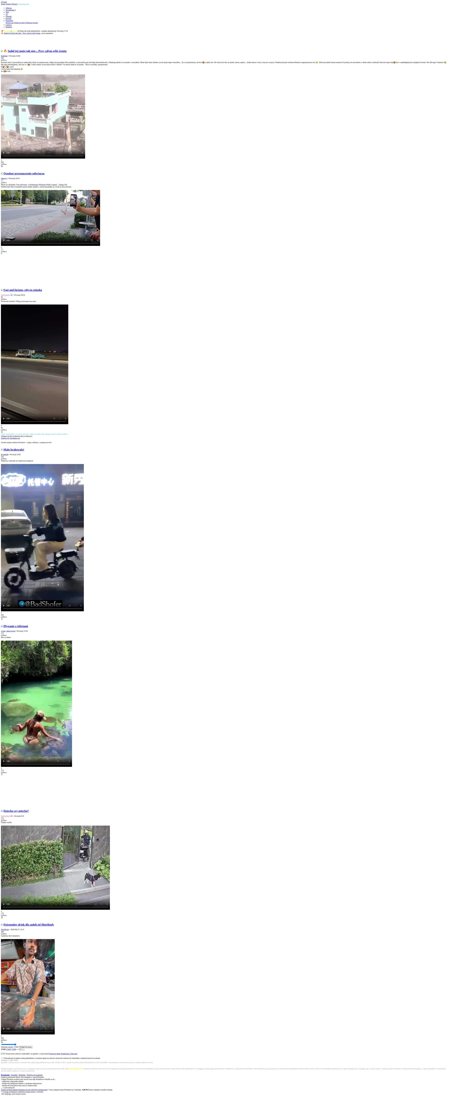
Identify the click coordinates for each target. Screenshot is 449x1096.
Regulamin (5, 1075)
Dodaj (3, 4)
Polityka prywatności (35, 1075)
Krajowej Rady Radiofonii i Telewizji (63, 1054)
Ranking (9, 27)
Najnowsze (10, 23)
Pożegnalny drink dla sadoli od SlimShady (29, 924)
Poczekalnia (10, 10)
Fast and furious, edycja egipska (23, 289)
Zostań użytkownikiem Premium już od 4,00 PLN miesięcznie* (24, 1090)
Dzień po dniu (19, 23)
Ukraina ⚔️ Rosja (10, 31)
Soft (7, 12)
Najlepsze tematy (31, 23)
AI (7, 14)
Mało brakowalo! (14, 449)
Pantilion (4, 56)
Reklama (22, 1075)
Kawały (8, 19)
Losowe (9, 25)
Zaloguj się (5, 438)
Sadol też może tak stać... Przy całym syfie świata (22, 33)
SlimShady (5, 930)
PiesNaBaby (5, 295)
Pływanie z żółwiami (16, 626)
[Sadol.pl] (4, 2)
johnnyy (4, 178)
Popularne (9, 21)
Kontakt (14, 1075)
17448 (13, 1049)
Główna (9, 8)
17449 (8, 1049)
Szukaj (8, 4)
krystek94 (4, 455)
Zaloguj (14, 4)
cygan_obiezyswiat (8, 631)
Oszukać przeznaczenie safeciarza (24, 173)
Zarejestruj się (23, 4)
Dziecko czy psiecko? (16, 810)
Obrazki (9, 16)
